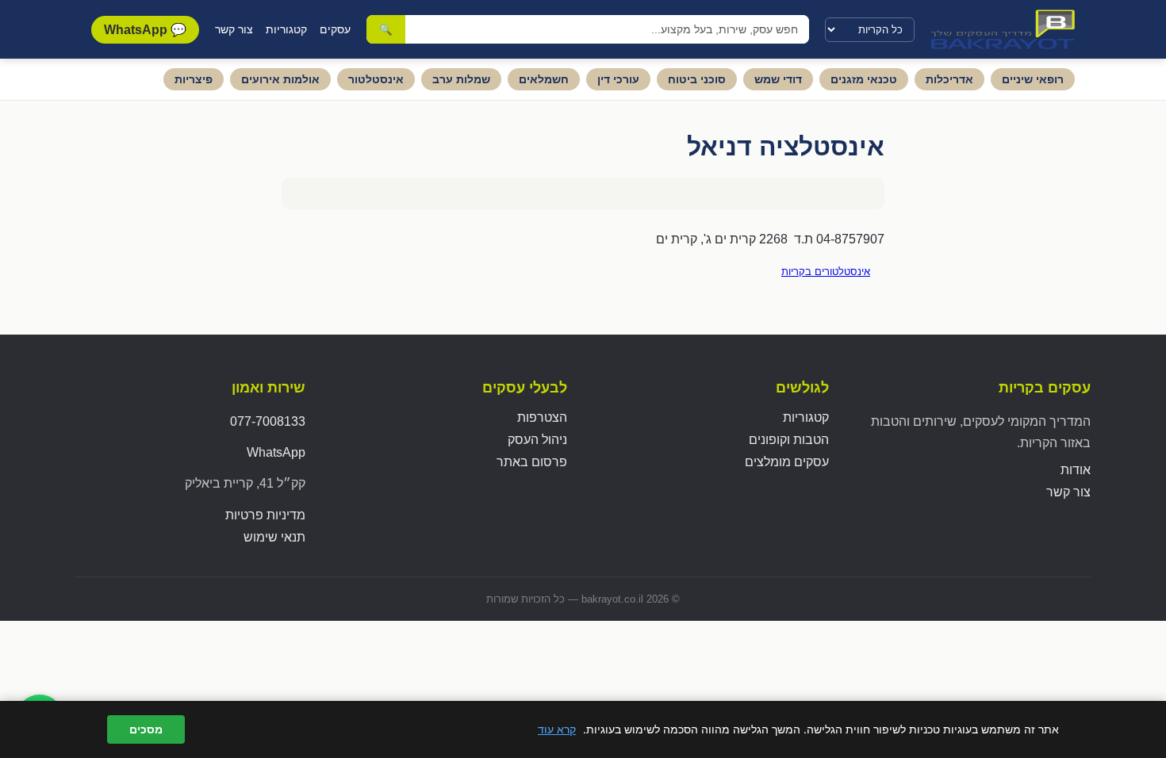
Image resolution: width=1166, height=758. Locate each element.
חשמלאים (544, 79)
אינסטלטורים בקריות (825, 272)
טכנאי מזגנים (863, 79)
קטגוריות (286, 29)
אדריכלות (949, 79)
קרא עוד (557, 729)
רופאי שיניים (1033, 79)
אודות (1076, 470)
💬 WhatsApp (145, 29)
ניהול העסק (537, 439)
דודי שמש (778, 79)
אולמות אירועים (280, 79)
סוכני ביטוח (697, 79)
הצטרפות (542, 417)
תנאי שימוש (274, 537)
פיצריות (194, 79)
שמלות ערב (461, 79)
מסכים (146, 729)
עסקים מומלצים (787, 462)
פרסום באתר (532, 462)
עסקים (335, 29)
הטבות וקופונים (789, 439)
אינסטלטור (376, 79)
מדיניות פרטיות (265, 515)
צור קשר (234, 29)
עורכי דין (618, 79)
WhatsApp (276, 452)
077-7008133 (267, 421)
